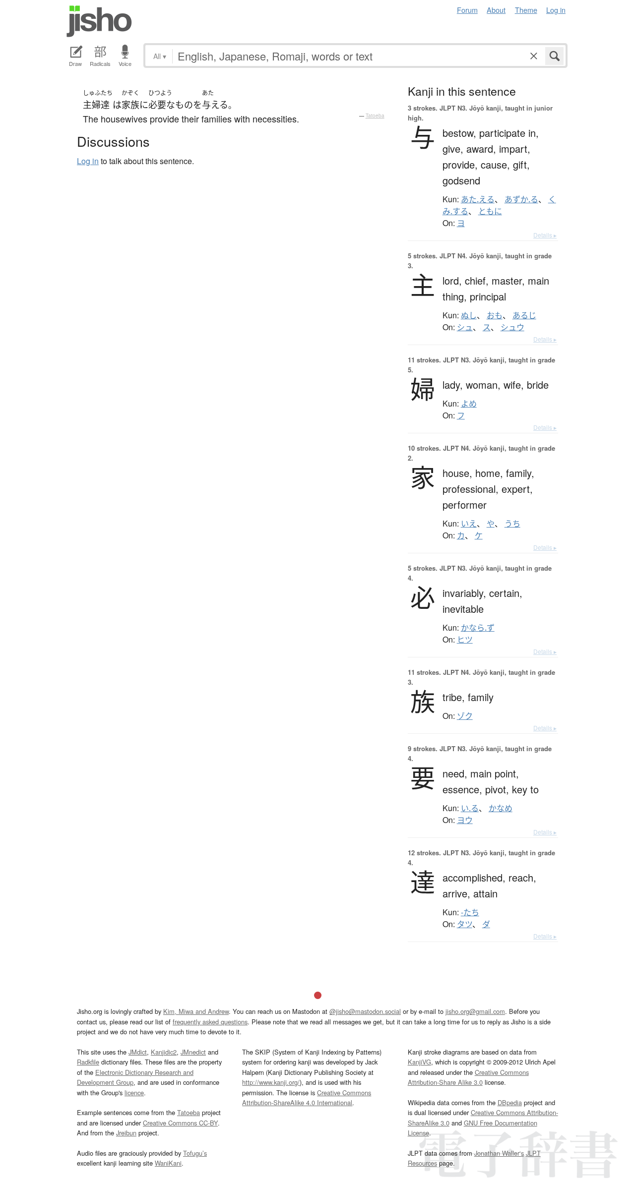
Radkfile (88, 1061)
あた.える (478, 199)
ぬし (469, 315)
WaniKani (168, 1163)
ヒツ (465, 639)
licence (134, 1092)
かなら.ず (478, 627)
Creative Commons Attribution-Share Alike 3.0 (468, 1077)
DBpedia (510, 1102)
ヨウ (465, 820)
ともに (490, 211)
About (496, 9)
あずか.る (521, 199)
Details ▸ (545, 235)
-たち (470, 912)
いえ (469, 523)
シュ (465, 327)
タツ (464, 924)
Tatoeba (375, 115)
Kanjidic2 (164, 1052)
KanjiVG (419, 1061)
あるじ (524, 315)
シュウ (512, 327)
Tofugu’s (195, 1153)
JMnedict (193, 1052)
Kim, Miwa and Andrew (196, 1011)
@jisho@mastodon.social (365, 1011)
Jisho (99, 21)
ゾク (465, 715)
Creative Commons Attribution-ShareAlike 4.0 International (306, 1097)
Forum (467, 9)
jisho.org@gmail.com (475, 1011)
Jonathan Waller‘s (499, 1153)
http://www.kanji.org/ (271, 1082)
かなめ (500, 808)
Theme (526, 9)
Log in (556, 9)
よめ (469, 403)
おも (495, 315)
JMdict (137, 1052)
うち (512, 523)
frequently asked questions (210, 1021)
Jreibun (126, 1132)
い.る (470, 808)
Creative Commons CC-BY (180, 1122)
